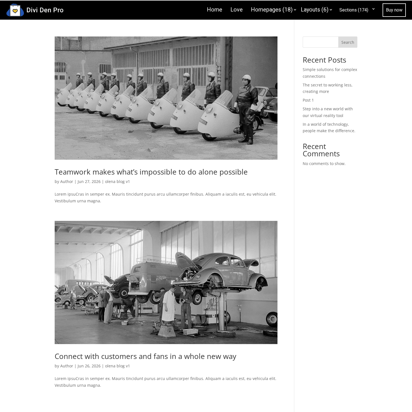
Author (66, 181)
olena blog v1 (117, 181)
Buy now (394, 10)
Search (347, 42)
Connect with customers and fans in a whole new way (145, 356)
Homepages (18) (272, 9)
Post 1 (308, 100)
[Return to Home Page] (34, 9)
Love (236, 9)
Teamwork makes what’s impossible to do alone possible (151, 172)
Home (214, 9)
